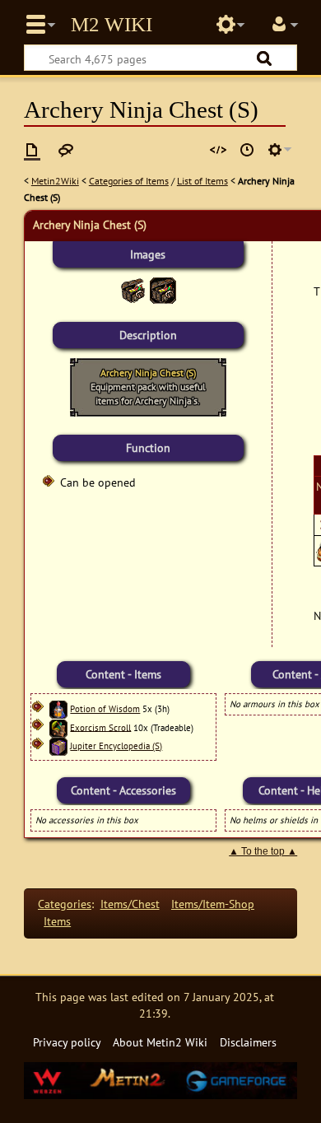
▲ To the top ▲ (263, 851)
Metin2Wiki (55, 181)
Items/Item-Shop (212, 903)
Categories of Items (129, 181)
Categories (64, 903)
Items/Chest (130, 903)
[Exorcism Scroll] (58, 727)
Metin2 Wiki (111, 24)
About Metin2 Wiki (160, 1042)
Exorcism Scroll (100, 727)
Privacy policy (67, 1042)
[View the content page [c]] (32, 150)
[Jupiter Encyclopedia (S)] (58, 746)
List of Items (202, 181)
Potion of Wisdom (105, 709)
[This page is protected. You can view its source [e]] (218, 150)
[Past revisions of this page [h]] (247, 150)
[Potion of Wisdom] (58, 709)
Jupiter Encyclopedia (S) (116, 746)
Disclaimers (248, 1042)
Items (57, 921)
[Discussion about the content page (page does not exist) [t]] (66, 150)
